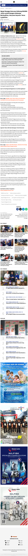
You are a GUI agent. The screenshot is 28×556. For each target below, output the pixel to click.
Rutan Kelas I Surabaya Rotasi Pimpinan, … (15, 293)
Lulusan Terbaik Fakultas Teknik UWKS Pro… (16, 299)
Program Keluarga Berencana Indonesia (9, 204)
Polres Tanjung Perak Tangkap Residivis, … (15, 308)
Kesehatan (14, 351)
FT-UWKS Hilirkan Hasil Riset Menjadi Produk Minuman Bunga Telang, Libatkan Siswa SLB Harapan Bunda (6, 235)
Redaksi (20, 549)
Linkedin (8, 544)
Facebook (8, 540)
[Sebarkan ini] (17, 209)
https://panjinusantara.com (6, 190)
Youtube (21, 544)
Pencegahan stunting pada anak (18, 197)
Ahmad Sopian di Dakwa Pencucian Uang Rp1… (15, 343)
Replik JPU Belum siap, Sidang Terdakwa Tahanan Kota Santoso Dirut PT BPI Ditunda (21, 263)
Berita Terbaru (9, 287)
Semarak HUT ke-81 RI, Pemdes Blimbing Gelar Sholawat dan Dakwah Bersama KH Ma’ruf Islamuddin (20, 249)
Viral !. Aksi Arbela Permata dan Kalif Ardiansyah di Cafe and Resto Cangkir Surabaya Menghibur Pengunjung (6, 215)
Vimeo (21, 542)
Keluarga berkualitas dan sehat (7, 195)
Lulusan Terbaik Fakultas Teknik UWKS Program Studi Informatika (6, 248)
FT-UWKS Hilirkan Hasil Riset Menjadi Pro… (15, 288)
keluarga (24, 50)
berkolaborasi (19, 39)
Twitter (21, 540)
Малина (15, 555)
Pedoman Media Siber (12, 549)
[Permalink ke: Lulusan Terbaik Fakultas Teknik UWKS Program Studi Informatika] (6, 242)
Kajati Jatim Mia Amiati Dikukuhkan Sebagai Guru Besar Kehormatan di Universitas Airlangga (21, 215)
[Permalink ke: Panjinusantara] (1, 19)
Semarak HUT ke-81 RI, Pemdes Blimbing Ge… (16, 303)
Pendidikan (16, 287)
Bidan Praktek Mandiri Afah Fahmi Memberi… (16, 352)
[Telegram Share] (23, 209)
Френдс (21, 554)
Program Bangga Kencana (6, 202)
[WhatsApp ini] (26, 209)
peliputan (21, 72)
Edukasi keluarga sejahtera (15, 193)
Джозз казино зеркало (12, 554)
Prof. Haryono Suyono (17, 199)
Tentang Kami (5, 549)
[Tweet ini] (20, 209)
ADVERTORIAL (8, 336)
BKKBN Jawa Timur (4, 193)
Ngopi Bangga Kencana (5, 197)
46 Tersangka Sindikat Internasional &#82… (16, 314)
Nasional (14, 297)
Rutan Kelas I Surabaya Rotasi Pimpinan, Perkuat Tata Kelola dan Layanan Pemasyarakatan (21, 235)
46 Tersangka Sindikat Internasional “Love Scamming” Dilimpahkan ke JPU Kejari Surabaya (6, 263)
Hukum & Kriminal (9, 307)
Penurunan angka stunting (6, 199)
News (13, 287)
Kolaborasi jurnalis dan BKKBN (21, 195)
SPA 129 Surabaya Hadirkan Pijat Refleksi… (15, 337)
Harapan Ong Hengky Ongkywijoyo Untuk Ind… (15, 358)
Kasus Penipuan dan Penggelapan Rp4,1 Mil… (16, 347)
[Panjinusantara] (14, 1)
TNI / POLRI (17, 307)
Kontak (17, 549)
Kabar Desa (14, 302)
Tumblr (8, 542)
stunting (20, 84)
